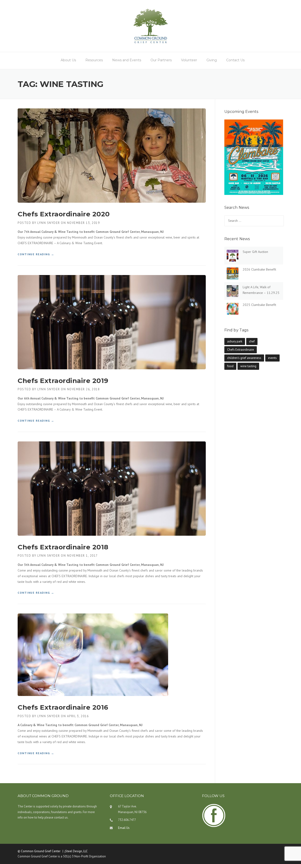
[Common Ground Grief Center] (150, 26)
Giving (211, 60)
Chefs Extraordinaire (240, 350)
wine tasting (248, 366)
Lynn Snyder (48, 223)
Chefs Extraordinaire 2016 (63, 707)
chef (252, 341)
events (272, 358)
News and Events (126, 60)
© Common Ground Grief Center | (41, 851)
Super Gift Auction (255, 252)
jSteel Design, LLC (76, 851)
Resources (94, 60)
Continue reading (36, 254)
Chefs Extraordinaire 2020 (64, 214)
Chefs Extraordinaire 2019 (63, 381)
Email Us (124, 828)
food (230, 366)
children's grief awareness (244, 358)
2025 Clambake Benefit (259, 305)
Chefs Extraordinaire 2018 (63, 547)
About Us (68, 60)
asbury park (234, 341)
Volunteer (189, 60)
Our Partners (161, 60)
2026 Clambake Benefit (259, 269)
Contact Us (235, 60)
